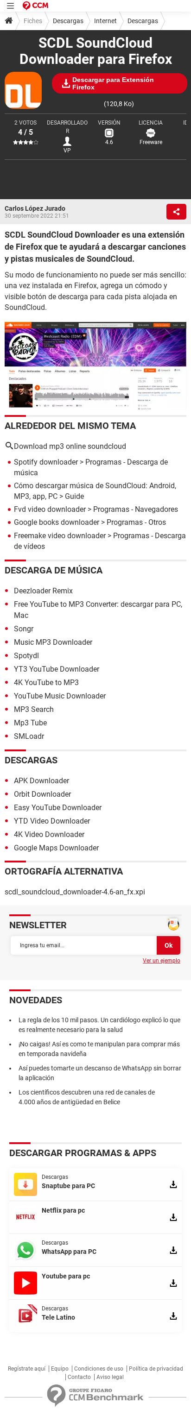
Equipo (60, 1369)
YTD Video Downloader (52, 821)
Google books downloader (56, 522)
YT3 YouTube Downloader (56, 669)
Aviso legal (110, 1377)
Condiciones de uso (98, 1369)
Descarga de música (53, 570)
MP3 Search (34, 709)
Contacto (79, 1377)
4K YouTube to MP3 (46, 682)
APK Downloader (41, 780)
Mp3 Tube (30, 722)
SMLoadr (29, 736)
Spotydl (26, 655)
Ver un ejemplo (161, 960)
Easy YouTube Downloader (58, 807)
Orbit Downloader (42, 794)
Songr (23, 628)
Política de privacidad (156, 1369)
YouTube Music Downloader (60, 696)
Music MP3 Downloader (53, 642)
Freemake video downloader (60, 535)
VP (67, 150)
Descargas (68, 21)
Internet (105, 21)
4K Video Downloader (49, 834)
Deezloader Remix (43, 590)
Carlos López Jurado (35, 208)
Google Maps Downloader (56, 847)
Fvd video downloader (50, 509)
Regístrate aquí (26, 1369)
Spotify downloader (46, 462)
